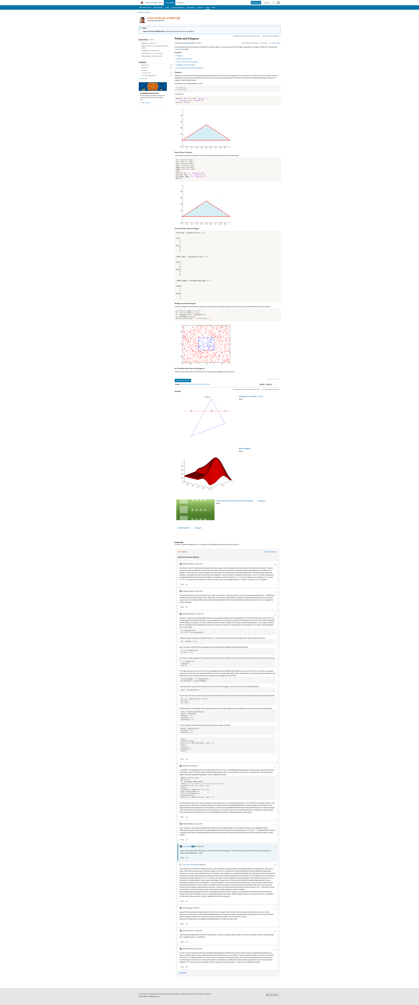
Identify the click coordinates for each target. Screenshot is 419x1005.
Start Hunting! (146, 102)
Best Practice (156, 65)
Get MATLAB (256, 3)
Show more (143, 78)
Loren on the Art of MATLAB (163, 18)
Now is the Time (150, 43)
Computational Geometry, (188, 384)
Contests (200, 7)
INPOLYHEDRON (244, 448)
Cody (167, 7)
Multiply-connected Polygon (185, 65)
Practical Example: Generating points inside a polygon (234, 501)
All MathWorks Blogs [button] (143, 12)
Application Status (186, 994)
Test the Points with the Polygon (187, 62)
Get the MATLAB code (183, 380)
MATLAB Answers (145, 7)
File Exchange (158, 7)
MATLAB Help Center (154, 3)
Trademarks (152, 994)
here (198, 544)
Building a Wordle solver (153, 50)
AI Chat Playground (177, 7)
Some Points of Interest (184, 59)
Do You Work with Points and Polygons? (189, 68)
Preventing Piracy (173, 994)
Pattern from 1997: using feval (154, 53)
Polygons (179, 56)
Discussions (191, 7)
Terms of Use (198, 994)
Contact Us (207, 994)
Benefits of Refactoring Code (154, 56)
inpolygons (261, 501)
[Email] (269, 384)
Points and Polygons (187, 38)
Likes (264, 43)
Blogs (208, 7)
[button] (274, 2)
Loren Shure (186, 43)
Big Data (156, 70)
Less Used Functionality (156, 75)
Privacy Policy (162, 994)
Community (169, 3)
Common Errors (156, 73)
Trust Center (142, 994)
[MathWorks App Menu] (278, 2)
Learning (180, 3)
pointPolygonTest (184, 528)
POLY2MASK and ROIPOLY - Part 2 (251, 396)
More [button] (214, 7)
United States (274, 995)
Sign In (267, 3)
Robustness (156, 67)
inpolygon (198, 528)
